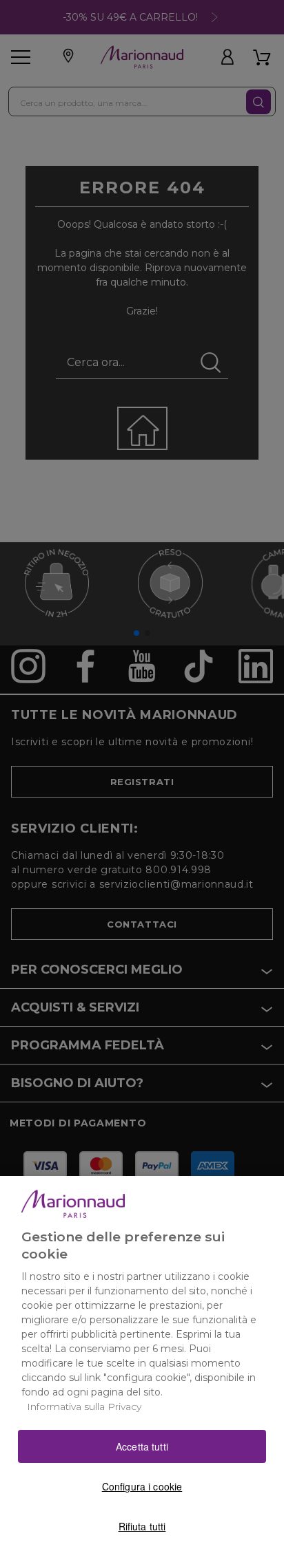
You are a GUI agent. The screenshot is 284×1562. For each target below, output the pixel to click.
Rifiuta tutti (142, 1526)
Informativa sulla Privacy (84, 1406)
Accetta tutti (142, 1446)
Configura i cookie (142, 1486)
